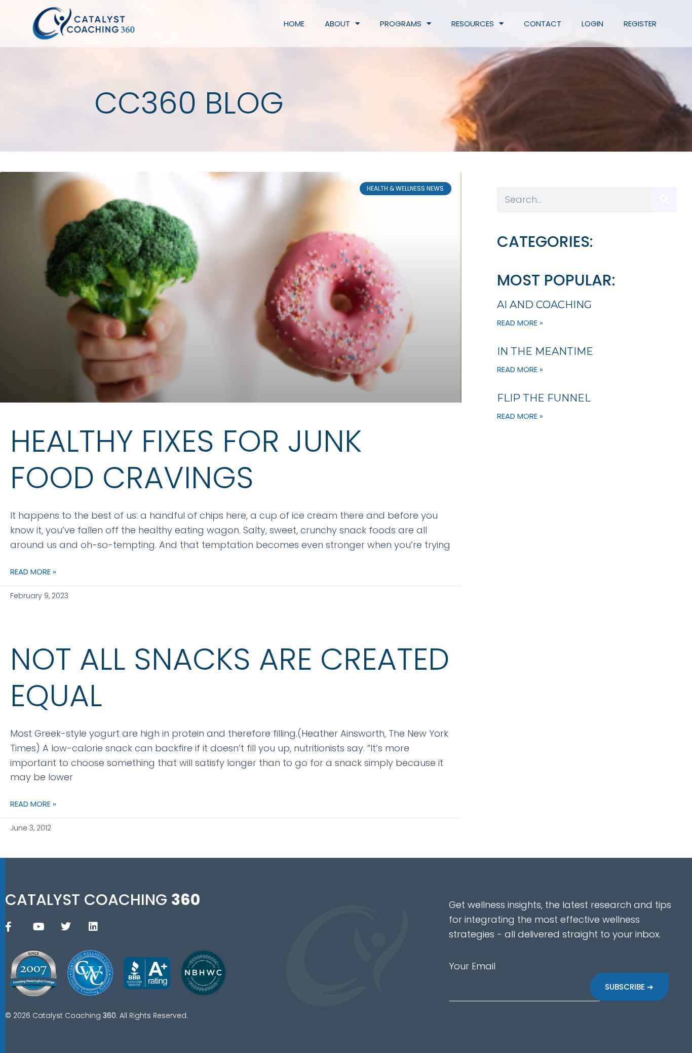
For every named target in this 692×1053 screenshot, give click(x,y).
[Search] (664, 199)
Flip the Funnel (544, 398)
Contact (542, 23)
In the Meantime (545, 351)
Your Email (472, 966)
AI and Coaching (544, 305)
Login (592, 23)
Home (294, 23)
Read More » (33, 571)
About (337, 23)
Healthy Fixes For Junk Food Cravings (186, 459)
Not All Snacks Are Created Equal (229, 677)
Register (640, 23)
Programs (400, 23)
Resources (472, 23)
